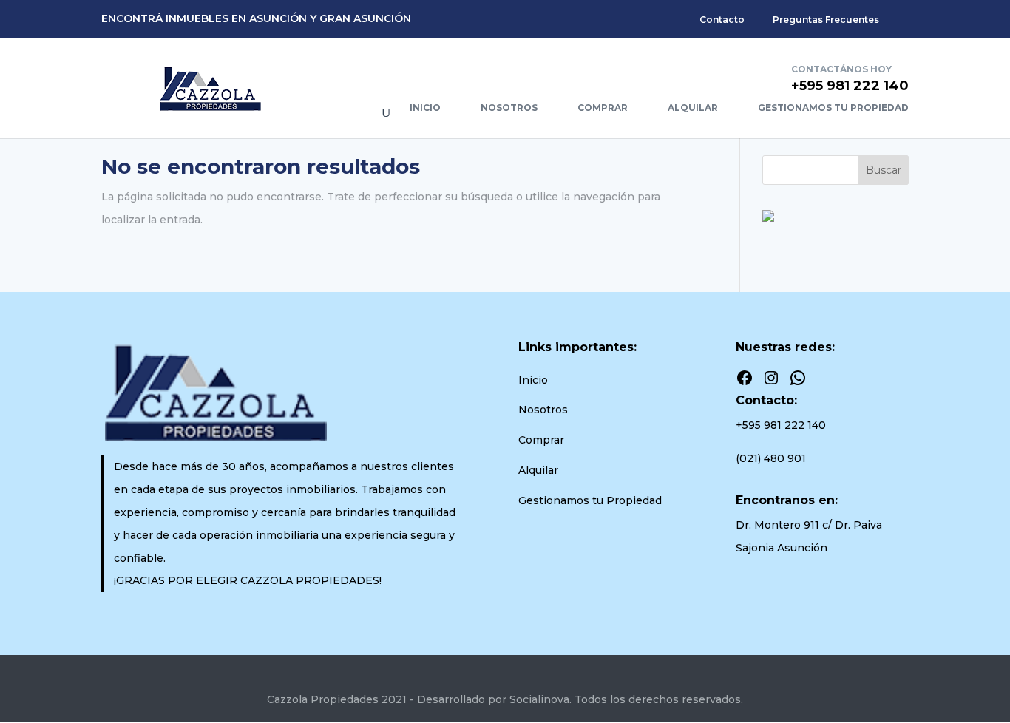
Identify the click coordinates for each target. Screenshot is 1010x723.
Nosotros (509, 107)
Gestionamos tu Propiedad (833, 107)
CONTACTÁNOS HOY (841, 69)
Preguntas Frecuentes (826, 19)
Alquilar (693, 107)
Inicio (425, 107)
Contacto (722, 19)
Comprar (602, 107)
